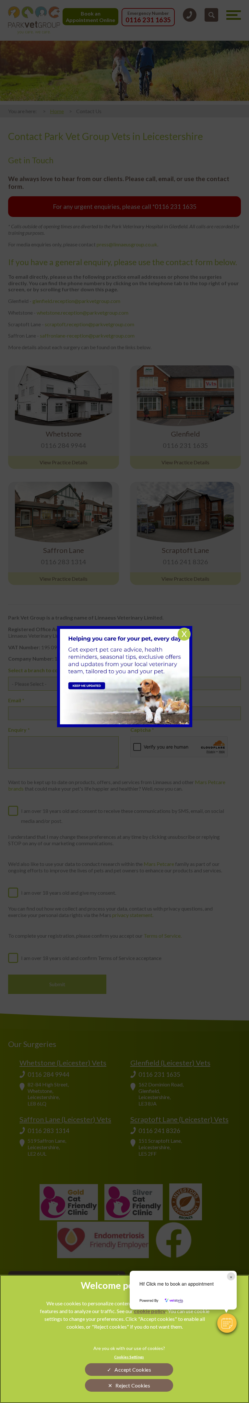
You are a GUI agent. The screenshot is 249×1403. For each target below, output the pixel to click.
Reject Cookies (132, 1385)
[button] (227, 1323)
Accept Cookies (132, 1369)
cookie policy (150, 1311)
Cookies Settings (129, 1357)
